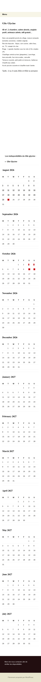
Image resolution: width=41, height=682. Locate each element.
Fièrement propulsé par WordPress (20, 677)
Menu (4, 14)
